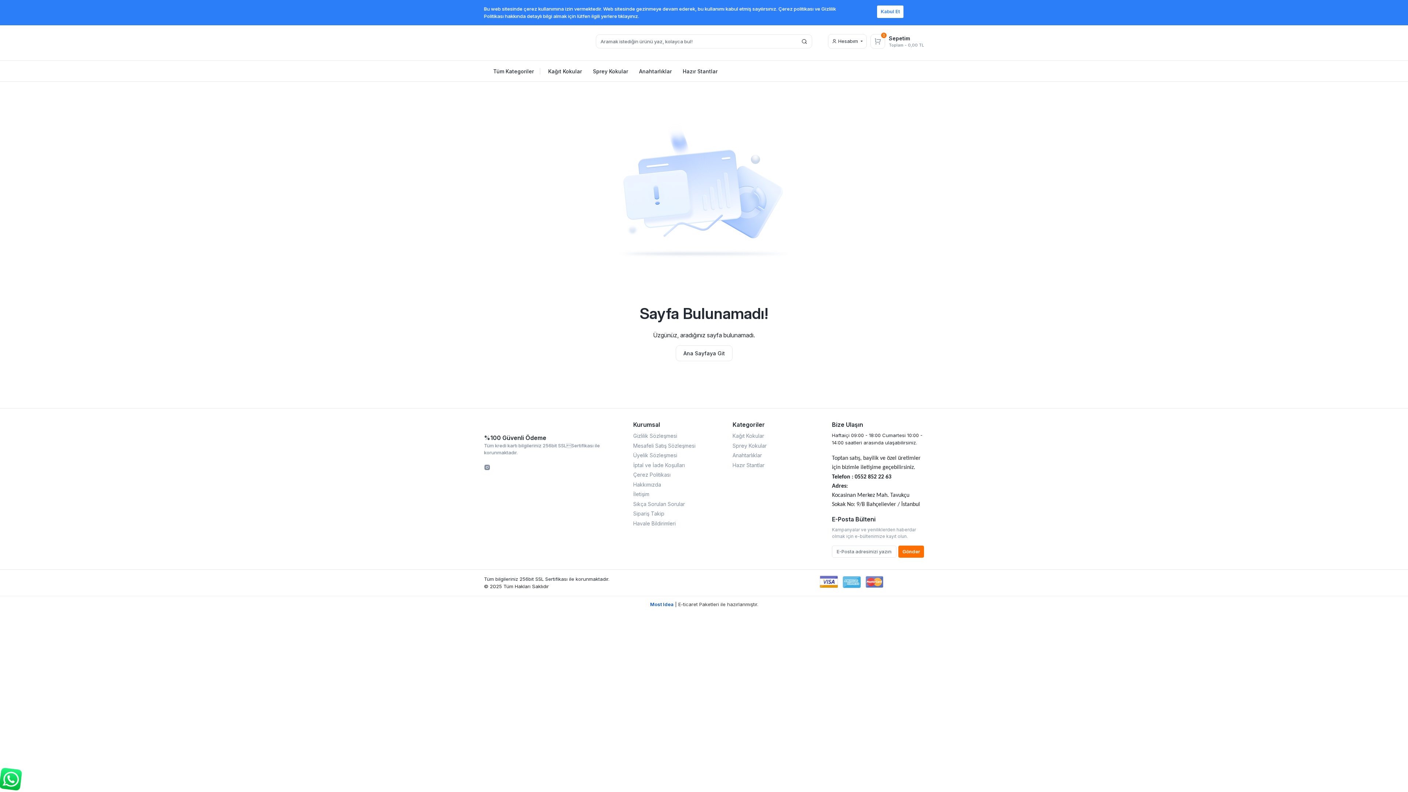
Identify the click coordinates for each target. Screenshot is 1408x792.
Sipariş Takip (648, 513)
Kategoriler (749, 424)
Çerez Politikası (652, 475)
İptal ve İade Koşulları (659, 465)
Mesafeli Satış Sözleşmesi (664, 446)
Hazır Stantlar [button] (700, 71)
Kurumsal (646, 424)
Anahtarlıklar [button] (655, 71)
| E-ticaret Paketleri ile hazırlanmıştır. (704, 604)
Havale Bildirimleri (654, 523)
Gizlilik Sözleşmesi (655, 436)
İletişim (641, 494)
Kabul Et (890, 11)
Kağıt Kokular (748, 436)
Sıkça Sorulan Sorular (659, 504)
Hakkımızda (647, 484)
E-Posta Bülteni (854, 519)
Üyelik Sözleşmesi (655, 455)
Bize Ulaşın (847, 424)
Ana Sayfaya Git (704, 353)
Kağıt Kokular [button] (565, 71)
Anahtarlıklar (747, 455)
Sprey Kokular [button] (610, 71)
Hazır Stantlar (748, 465)
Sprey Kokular (750, 446)
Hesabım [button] (848, 41)
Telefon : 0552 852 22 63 (861, 477)
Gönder (911, 551)
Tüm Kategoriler (517, 71)
